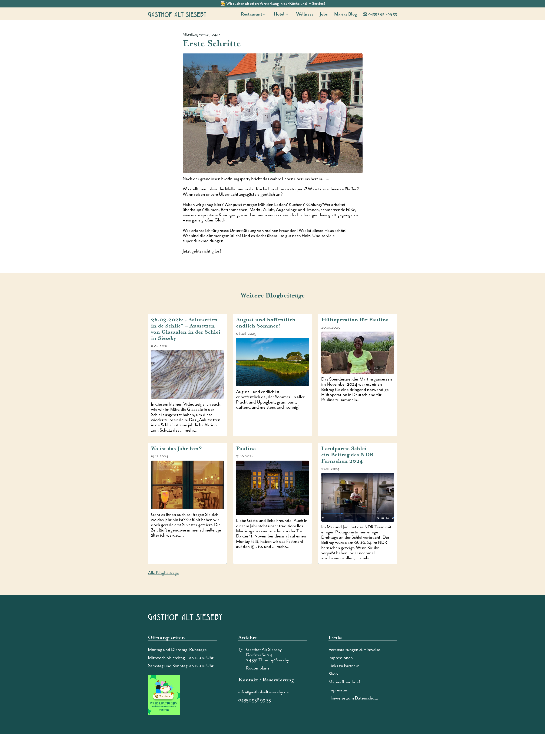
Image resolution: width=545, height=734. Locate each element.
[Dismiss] (543, 2)
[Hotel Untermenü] (288, 14)
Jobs (324, 14)
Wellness (304, 14)
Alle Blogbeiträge (163, 573)
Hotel (279, 14)
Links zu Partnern (344, 665)
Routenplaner (258, 668)
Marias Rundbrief (344, 682)
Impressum (338, 690)
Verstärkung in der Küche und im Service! (292, 3)
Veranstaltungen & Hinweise (354, 649)
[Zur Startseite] (177, 14)
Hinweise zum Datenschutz (353, 698)
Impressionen (340, 657)
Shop (333, 674)
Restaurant (251, 14)
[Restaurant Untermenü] (265, 14)
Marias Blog (345, 14)
